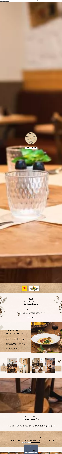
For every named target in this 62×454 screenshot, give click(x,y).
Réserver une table (31, 147)
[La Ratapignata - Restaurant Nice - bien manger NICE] (46, 337)
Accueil (23, 0)
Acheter (28, 452)
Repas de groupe (46, 0)
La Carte (34, 0)
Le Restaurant (28, 0)
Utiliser (33, 452)
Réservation (39, 0)
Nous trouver (58, 0)
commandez (52, 0)
